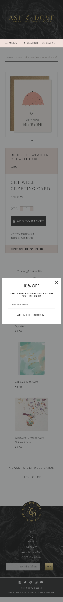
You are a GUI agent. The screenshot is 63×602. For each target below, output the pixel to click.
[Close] (56, 282)
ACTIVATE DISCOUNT (31, 315)
